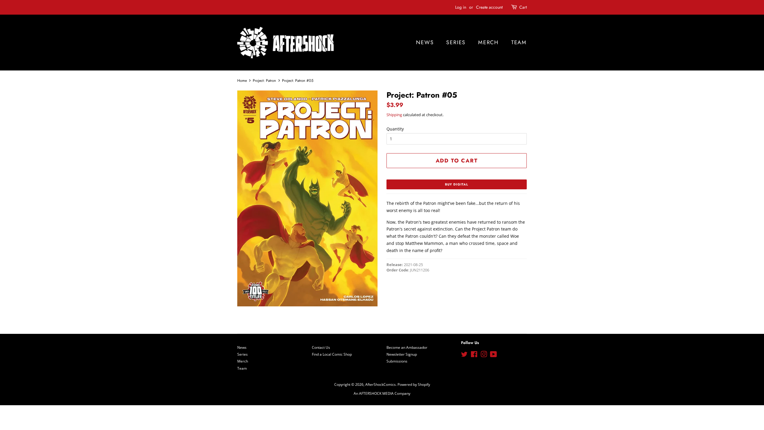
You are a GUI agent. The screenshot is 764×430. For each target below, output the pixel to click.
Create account (489, 7)
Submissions (396, 361)
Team (519, 42)
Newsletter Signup (401, 354)
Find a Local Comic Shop (332, 354)
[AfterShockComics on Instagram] (483, 355)
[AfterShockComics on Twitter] (464, 355)
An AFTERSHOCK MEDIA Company (382, 393)
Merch (488, 42)
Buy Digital (456, 184)
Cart (523, 7)
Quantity (395, 129)
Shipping (394, 114)
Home (242, 80)
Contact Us (321, 347)
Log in (460, 7)
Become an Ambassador (406, 347)
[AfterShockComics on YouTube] (493, 355)
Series (456, 42)
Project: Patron (264, 80)
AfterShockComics (380, 384)
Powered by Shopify (414, 384)
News (425, 42)
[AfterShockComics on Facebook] (474, 355)
